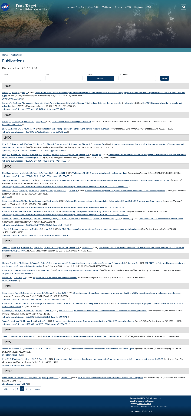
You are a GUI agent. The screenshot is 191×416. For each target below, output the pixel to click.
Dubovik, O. (86, 218)
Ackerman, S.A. (64, 144)
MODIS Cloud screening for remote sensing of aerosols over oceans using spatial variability (99, 229)
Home (5, 54)
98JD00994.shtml (10, 280)
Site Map (144, 406)
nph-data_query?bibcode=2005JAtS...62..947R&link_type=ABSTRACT (33, 109)
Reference (138, 7)
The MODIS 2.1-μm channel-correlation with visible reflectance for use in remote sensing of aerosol (103, 310)
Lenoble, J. (52, 303)
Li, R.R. (67, 103)
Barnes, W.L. (22, 377)
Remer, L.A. (7, 103)
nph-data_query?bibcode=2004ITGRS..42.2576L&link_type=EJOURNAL (34, 132)
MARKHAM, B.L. (44, 348)
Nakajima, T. (98, 263)
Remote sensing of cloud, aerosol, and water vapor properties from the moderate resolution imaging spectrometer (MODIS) (108, 359)
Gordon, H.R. (29, 303)
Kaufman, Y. (14, 180)
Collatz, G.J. (45, 270)
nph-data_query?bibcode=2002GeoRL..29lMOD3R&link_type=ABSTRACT (35, 225)
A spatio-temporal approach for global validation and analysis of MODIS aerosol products (125, 190)
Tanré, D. (25, 154)
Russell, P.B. (84, 154)
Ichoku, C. (6, 92)
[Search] (184, 7)
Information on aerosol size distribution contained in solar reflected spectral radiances (81, 336)
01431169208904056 (12, 355)
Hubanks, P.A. (99, 144)
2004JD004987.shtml (12, 98)
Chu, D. (15, 190)
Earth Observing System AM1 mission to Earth (78, 270)
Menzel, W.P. (18, 144)
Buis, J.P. (44, 263)
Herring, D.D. (20, 270)
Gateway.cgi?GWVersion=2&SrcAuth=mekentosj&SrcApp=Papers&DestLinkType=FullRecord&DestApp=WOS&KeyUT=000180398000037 (65, 186)
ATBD (128, 7)
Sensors (118, 7)
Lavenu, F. (108, 263)
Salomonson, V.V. (9, 377)
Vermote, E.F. (39, 293)
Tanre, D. (29, 103)
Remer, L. (15, 92)
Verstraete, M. (52, 201)
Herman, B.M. (82, 303)
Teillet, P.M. (106, 303)
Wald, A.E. (19, 310)
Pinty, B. (27, 201)
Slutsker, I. (61, 190)
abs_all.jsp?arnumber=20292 (15, 384)
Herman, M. (28, 321)
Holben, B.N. (129, 103)
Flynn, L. (48, 310)
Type (89, 74)
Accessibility (162, 406)
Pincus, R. (86, 144)
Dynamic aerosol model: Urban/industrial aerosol (55, 277)
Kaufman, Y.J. (18, 103)
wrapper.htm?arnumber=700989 (16, 273)
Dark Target (26, 5)
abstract (6, 197)
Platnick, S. (52, 144)
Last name (122, 74)
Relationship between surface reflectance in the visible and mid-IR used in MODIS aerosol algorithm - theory (114, 201)
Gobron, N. (18, 201)
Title (6, 74)
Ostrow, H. (66, 377)
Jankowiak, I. (119, 263)
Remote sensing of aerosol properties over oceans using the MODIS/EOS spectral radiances (93, 321)
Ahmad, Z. (127, 218)
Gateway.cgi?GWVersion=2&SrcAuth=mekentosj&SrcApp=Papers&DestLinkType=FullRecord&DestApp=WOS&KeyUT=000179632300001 (65, 214)
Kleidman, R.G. (95, 103)
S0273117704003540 (12, 124)
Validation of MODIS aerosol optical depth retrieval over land (99, 173)
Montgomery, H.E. (50, 377)
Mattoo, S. (38, 103)
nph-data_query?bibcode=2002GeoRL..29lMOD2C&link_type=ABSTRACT (36, 176)
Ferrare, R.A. (17, 348)
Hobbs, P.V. (49, 247)
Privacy (152, 406)
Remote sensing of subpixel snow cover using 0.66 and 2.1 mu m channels (93, 211)
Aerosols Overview (75, 7)
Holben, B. (73, 190)
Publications (16, 54)
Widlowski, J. (38, 201)
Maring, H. (96, 154)
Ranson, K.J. (32, 270)
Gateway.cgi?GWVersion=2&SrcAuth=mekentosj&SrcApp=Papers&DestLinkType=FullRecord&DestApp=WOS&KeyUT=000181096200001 (65, 207)
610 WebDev (150, 401)
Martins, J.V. (57, 103)
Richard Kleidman (144, 404)
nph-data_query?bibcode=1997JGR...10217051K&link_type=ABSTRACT (35, 299)
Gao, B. (5, 180)
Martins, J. (38, 211)
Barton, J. (50, 211)
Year (47, 74)
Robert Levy (157, 398)
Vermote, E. (116, 103)
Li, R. (33, 180)
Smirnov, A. (97, 218)
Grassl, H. (70, 303)
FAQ (149, 7)
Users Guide (93, 7)
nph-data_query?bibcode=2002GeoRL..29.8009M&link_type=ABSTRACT (35, 235)
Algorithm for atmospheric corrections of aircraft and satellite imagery (102, 348)
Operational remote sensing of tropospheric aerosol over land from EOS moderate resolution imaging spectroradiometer (126, 293)
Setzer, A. (53, 263)
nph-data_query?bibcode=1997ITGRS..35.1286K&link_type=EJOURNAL (34, 317)
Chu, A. (49, 293)
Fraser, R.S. (7, 348)
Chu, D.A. (48, 103)
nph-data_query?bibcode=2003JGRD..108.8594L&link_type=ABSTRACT (35, 160)
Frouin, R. (61, 303)
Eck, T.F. (106, 103)
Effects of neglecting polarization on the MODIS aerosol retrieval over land (75, 128)
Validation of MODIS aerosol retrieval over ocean (161, 218)
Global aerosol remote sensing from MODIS (71, 121)
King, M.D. (6, 144)
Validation (106, 7)
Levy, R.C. (84, 103)
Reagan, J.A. (74, 263)
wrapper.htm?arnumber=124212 (16, 365)
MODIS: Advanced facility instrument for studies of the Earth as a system (110, 377)
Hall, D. (30, 211)
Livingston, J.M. (71, 154)
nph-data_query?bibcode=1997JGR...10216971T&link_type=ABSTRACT (34, 324)
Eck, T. (25, 92)
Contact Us (134, 406)
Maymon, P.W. (35, 377)
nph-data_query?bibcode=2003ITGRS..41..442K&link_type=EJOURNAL (34, 150)
